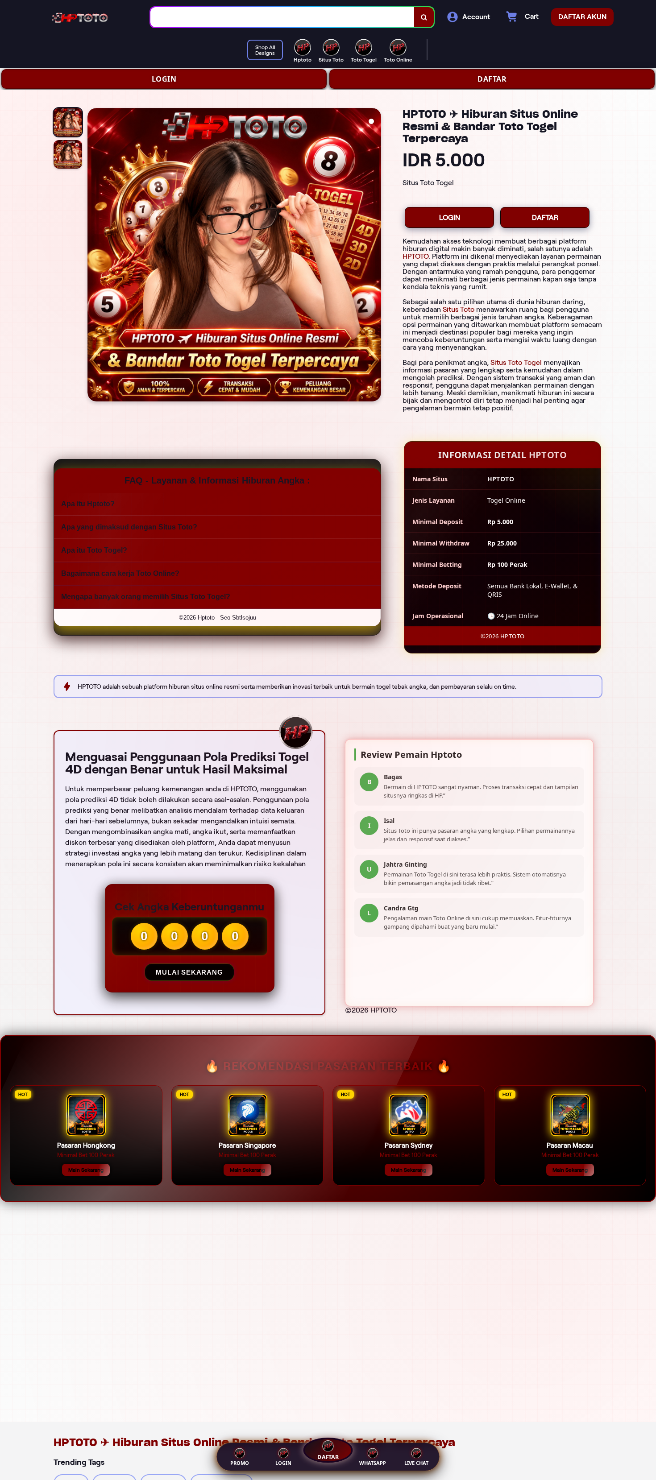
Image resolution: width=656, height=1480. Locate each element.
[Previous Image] (94, 256)
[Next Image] (374, 256)
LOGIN (164, 79)
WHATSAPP (372, 1462)
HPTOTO (415, 256)
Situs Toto (458, 309)
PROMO (239, 1462)
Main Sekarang (86, 1170)
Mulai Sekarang (189, 972)
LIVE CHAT (416, 1462)
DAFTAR (492, 79)
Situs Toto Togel (516, 362)
